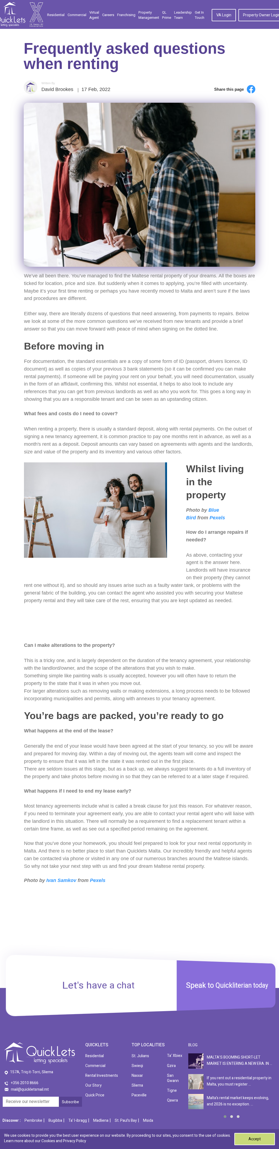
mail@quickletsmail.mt (30, 1089)
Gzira (171, 1066)
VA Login (223, 15)
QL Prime (166, 15)
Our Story (93, 1085)
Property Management (148, 15)
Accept (254, 1139)
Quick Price (94, 1095)
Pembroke (33, 1120)
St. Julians (140, 1056)
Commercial (77, 14)
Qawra (172, 1100)
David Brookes (57, 89)
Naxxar (137, 1075)
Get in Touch (199, 15)
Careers (108, 14)
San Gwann (173, 1078)
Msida (148, 1120)
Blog (193, 1045)
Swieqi (137, 1066)
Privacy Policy (74, 1141)
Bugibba (55, 1120)
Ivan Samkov (61, 880)
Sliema (137, 1085)
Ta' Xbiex (174, 1056)
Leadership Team (183, 15)
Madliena (100, 1120)
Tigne (172, 1090)
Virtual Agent (94, 15)
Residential (56, 14)
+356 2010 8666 (24, 1083)
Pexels (217, 517)
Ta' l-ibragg (77, 1120)
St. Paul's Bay (126, 1120)
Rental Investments (101, 1075)
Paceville (139, 1095)
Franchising (126, 14)
